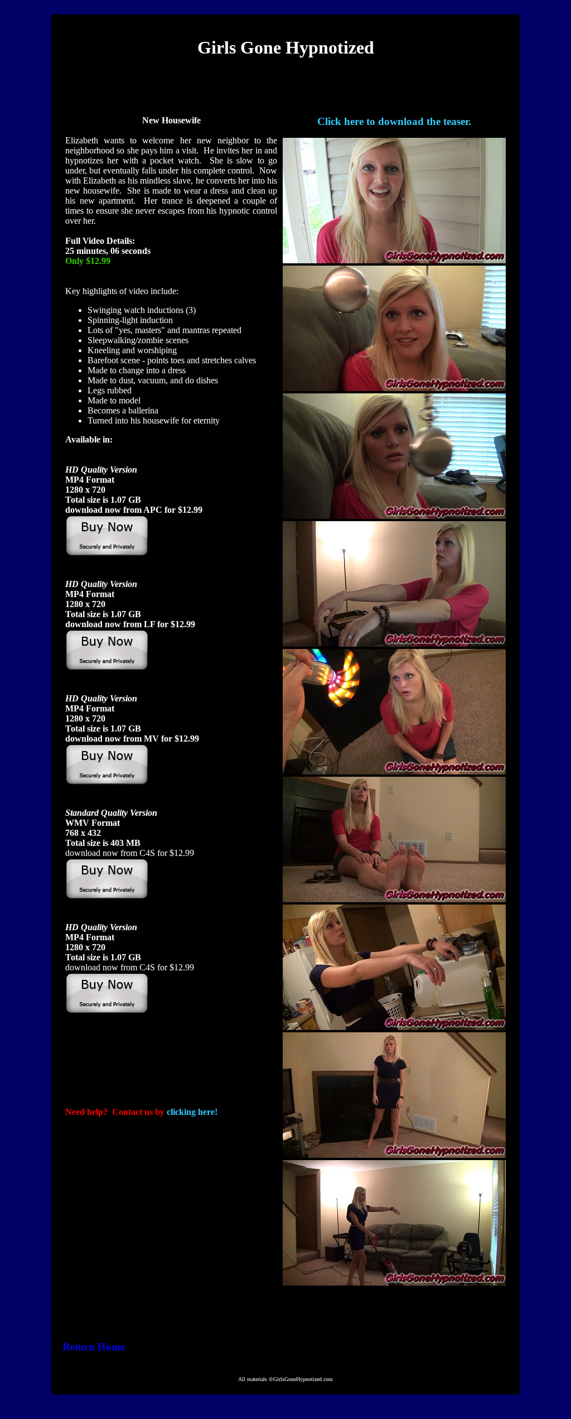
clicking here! (192, 1112)
